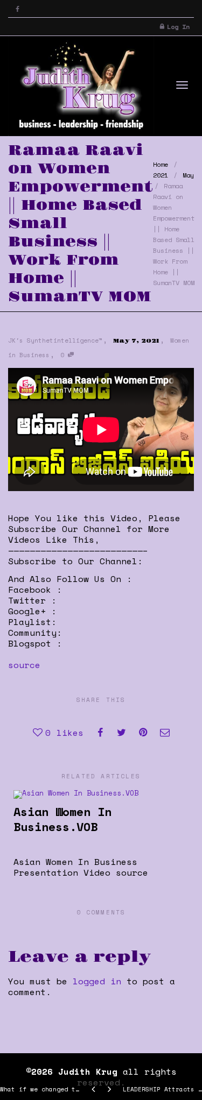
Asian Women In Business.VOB (62, 819)
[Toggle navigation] (182, 85)
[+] (100, 793)
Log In (178, 26)
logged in (97, 981)
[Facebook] (17, 9)
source (24, 664)
